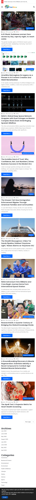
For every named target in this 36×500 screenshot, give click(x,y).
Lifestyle (3, 471)
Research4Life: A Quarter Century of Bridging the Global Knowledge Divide (17, 324)
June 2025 (4, 444)
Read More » (6, 49)
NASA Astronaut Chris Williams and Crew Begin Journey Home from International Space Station (16, 284)
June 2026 (4, 433)
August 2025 (4, 439)
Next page (28, 421)
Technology (4, 482)
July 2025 (3, 442)
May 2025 (3, 447)
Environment (4, 466)
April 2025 (4, 450)
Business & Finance (6, 460)
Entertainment (5, 463)
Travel (2, 485)
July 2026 (3, 431)
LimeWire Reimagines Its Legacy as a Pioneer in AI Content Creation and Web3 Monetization (17, 77)
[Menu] (2, 7)
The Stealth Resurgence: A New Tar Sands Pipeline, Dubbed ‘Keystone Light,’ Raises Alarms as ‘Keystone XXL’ (17, 243)
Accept (4, 497)
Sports (3, 479)
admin (4, 32)
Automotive (4, 457)
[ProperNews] (11, 7)
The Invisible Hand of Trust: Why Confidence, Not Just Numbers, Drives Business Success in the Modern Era (17, 161)
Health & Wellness (6, 468)
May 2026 (3, 436)
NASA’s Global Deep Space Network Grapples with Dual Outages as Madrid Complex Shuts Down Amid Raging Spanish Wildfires (17, 119)
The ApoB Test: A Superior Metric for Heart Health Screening (16, 405)
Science (3, 477)
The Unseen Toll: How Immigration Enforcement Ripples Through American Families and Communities (17, 202)
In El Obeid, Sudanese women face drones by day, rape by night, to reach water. (17, 36)
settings (14, 494)
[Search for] (34, 7)
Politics (3, 474)
